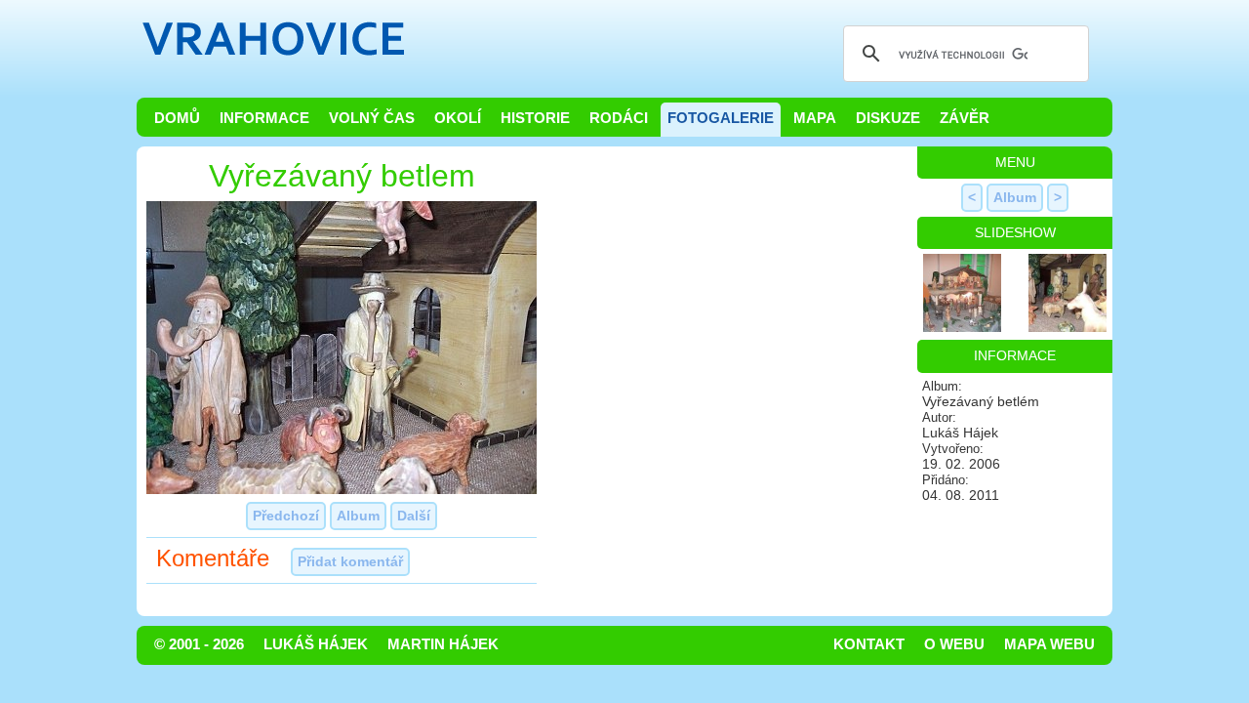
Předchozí (286, 515)
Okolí (457, 118)
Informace (264, 118)
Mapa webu (1049, 644)
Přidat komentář (350, 561)
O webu (954, 644)
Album (358, 515)
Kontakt (869, 644)
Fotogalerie (720, 118)
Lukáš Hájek (315, 644)
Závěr (964, 118)
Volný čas (372, 118)
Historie (535, 118)
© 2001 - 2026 (199, 644)
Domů (177, 118)
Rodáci (618, 118)
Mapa (814, 118)
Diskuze (888, 118)
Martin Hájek (443, 644)
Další (413, 515)
